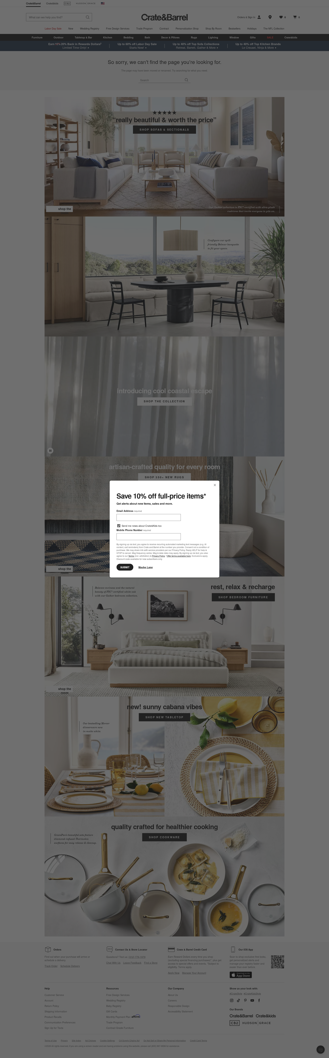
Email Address (129, 511)
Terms (131, 555)
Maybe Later (145, 567)
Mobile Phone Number (134, 530)
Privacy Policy (158, 555)
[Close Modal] (215, 485)
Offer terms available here (179, 555)
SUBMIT (125, 567)
